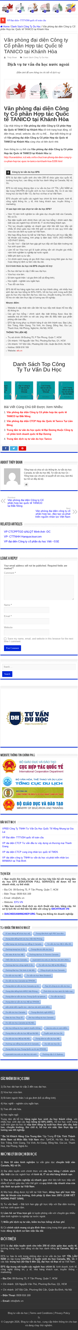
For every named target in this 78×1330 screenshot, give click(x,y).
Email (8, 616)
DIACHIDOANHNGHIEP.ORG (19, 914)
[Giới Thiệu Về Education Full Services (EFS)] (39, 261)
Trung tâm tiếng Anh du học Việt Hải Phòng (24, 939)
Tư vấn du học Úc (52, 1044)
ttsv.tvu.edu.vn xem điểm (56, 1028)
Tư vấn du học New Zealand (39, 975)
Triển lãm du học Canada (16, 960)
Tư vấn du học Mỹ (13, 975)
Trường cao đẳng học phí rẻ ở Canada (22, 1044)
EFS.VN (18, 902)
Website (8, 627)
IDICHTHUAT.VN (60, 908)
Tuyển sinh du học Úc (53, 1033)
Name (8, 605)
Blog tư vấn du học (18, 1313)
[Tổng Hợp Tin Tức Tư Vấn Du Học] (39, 7)
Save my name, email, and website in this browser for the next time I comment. (38, 640)
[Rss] (39, 1317)
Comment (10, 573)
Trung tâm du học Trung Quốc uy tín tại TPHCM (26, 1049)
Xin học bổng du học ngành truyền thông (23, 1028)
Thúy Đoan (12, 57)
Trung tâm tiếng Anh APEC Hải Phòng (22, 991)
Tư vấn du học (57, 997)
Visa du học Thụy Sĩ (14, 1018)
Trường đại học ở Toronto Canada (43, 954)
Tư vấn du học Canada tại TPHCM (20, 981)
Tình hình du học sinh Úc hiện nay (58, 991)
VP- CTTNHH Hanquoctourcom (23, 536)
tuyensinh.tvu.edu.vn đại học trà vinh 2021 (51, 960)
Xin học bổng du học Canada (41, 1018)
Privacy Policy (62, 1313)
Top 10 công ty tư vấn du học (57, 986)
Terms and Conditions (41, 1313)
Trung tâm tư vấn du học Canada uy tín (22, 986)
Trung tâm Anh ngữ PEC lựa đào (50, 933)
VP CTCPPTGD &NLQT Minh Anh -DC (27, 531)
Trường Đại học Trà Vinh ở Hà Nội (20, 970)
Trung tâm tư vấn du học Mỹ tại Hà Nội (22, 1033)
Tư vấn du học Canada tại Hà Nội (20, 1023)
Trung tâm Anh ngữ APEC (42, 1012)
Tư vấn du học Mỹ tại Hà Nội (18, 1039)
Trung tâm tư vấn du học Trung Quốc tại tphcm (25, 997)
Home (6, 26)
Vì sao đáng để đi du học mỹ (18, 933)
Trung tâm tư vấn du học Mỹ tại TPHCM (22, 1002)
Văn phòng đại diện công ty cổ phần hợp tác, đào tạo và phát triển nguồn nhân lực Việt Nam (52, 512)
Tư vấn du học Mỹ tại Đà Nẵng (52, 965)
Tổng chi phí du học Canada (52, 970)
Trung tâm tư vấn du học (41, 949)
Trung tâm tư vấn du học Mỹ (47, 1039)
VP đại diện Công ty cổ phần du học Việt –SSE (31, 541)
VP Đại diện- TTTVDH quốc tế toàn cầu (26, 20)
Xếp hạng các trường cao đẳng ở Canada (23, 944)
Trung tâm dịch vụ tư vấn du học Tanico (29, 439)
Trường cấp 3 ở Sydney (53, 1054)
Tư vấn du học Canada (15, 1012)
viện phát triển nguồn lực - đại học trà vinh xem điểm (28, 1007)
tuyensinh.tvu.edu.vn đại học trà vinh (21, 1054)
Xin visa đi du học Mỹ (14, 954)
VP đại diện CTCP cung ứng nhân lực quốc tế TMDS (30, 852)
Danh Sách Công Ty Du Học (26, 26)
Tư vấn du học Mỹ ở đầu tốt (59, 944)
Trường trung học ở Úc (15, 949)
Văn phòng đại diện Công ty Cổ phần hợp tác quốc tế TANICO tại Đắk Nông (26, 501)
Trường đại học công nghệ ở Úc (19, 965)
